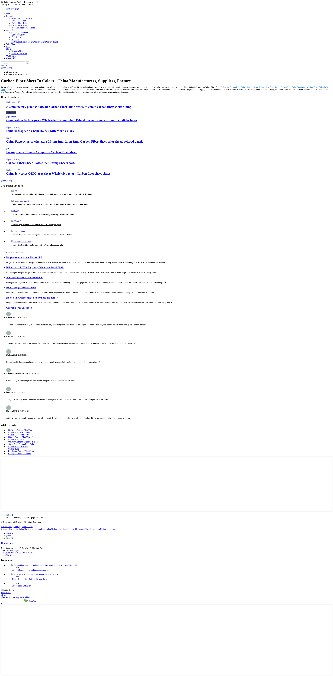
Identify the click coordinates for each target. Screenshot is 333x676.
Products (9, 16)
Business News (17, 51)
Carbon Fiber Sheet (19, 25)
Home (8, 14)
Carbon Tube (13, 449)
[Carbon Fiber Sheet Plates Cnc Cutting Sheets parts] (13, 159)
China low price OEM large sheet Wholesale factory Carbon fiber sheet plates (58, 173)
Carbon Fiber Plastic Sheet (19, 432)
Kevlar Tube (18, 529)
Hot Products (6, 527)
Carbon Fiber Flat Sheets (18, 435)
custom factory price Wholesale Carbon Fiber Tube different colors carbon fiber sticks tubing (68, 106)
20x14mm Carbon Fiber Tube (20, 430)
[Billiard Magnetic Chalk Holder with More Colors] (13, 127)
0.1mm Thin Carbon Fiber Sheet (265, 87)
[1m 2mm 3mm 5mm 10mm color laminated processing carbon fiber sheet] (15, 211)
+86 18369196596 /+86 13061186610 (17, 553)
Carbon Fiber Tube (19, 23)
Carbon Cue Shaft (18, 21)
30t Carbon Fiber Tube (84, 529)
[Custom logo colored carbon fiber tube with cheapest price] (16, 221)
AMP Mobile (27, 527)
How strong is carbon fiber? (21, 287)
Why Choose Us (13, 44)
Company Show (18, 35)
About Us (10, 30)
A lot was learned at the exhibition (24, 277)
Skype (3, 595)
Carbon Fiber (6, 529)
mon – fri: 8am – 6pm (10, 550)
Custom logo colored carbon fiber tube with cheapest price (36, 225)
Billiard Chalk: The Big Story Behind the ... (29, 579)
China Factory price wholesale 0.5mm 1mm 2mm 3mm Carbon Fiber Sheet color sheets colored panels (74, 141)
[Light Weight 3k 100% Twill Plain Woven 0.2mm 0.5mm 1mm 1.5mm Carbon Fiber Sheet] (20, 201)
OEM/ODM (11, 56)
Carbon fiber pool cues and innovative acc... (29, 570)
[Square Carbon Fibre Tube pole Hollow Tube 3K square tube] (21, 241)
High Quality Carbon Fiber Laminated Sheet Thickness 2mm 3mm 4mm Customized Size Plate (51, 194)
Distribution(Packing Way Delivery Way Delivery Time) (34, 42)
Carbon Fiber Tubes (16, 439)
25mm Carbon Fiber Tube (105, 529)
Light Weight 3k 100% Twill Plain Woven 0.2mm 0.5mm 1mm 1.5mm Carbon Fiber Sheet (49, 204)
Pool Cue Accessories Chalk (23, 28)
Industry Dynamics (19, 53)
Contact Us (10, 58)
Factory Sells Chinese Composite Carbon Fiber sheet (41, 152)
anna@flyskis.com (8, 555)
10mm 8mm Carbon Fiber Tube (21, 444)
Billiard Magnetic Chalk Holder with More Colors (40, 131)
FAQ (8, 46)
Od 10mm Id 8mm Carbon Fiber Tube (24, 442)
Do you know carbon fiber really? (24, 257)
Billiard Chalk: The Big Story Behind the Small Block (35, 267)
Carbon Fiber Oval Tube (18, 446)
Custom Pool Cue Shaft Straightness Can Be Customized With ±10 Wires (42, 235)
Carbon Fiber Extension (19, 307)
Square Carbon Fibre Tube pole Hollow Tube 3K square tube (37, 245)
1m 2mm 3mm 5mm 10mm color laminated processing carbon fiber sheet (42, 214)
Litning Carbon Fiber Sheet (19, 453)
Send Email (6, 592)
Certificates (16, 37)
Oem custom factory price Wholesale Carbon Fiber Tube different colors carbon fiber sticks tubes (71, 120)
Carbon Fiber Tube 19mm (240, 87)
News (8, 49)
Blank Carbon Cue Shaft (21, 18)
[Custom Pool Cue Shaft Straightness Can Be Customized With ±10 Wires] (18, 231)
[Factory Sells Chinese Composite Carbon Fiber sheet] (9, 149)
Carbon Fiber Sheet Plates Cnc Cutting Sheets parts (40, 163)
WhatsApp (31, 601)
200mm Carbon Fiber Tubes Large (22, 437)
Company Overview (19, 32)
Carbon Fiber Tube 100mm (62, 529)
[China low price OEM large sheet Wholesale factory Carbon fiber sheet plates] (13, 170)
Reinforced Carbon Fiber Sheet (21, 451)
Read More (11, 112)
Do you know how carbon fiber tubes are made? (32, 297)
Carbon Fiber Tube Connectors (293, 87)
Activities (15, 39)
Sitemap (17, 527)
